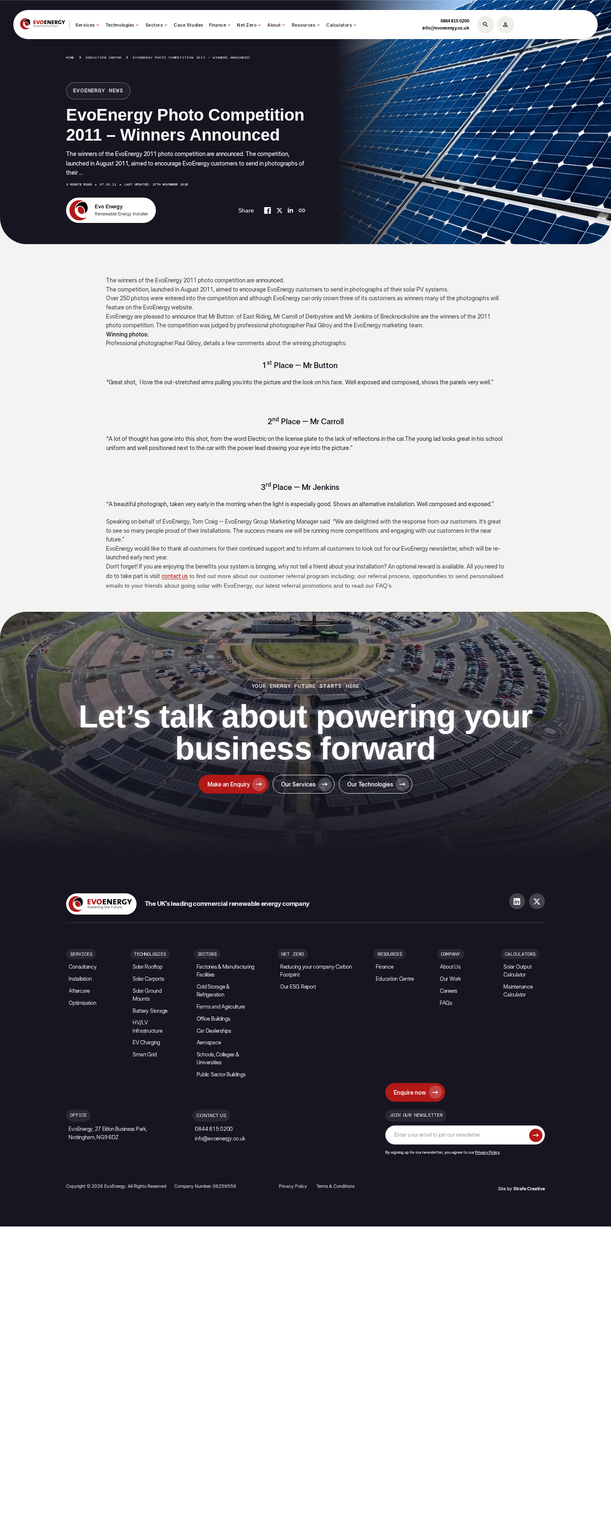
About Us (450, 967)
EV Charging (146, 1043)
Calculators (339, 25)
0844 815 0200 (455, 20)
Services (85, 25)
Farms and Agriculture (221, 1007)
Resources (304, 25)
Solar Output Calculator (517, 971)
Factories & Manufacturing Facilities (226, 971)
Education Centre (104, 57)
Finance (218, 25)
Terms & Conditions (335, 1186)
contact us (175, 576)
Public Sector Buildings (221, 1075)
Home (70, 57)
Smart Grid (144, 1055)
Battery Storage (150, 1011)
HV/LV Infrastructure (147, 1027)
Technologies (120, 25)
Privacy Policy (487, 1152)
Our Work (450, 979)
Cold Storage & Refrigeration (213, 991)
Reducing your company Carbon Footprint (316, 971)
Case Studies (189, 25)
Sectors (154, 25)
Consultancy (82, 967)
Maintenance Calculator (517, 991)
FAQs (446, 1003)
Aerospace (209, 1043)
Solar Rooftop (148, 967)
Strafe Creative (529, 1189)
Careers (448, 991)
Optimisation (82, 1003)
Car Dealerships (214, 1031)
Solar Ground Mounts (147, 995)
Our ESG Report (297, 987)
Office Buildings (213, 1019)
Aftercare (79, 991)
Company (450, 954)
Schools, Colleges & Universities (218, 1059)
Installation (80, 979)
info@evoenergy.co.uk (445, 27)
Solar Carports (148, 979)
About (274, 25)
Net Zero (246, 25)
